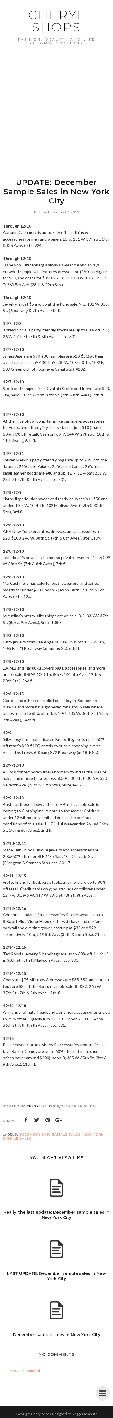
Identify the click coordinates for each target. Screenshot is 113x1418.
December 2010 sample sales (50, 1134)
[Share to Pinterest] (47, 1120)
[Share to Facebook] (25, 1120)
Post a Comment (25, 1370)
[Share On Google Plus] (58, 1120)
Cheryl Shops (56, 21)
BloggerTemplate (84, 1414)
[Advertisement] (56, 104)
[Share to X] (36, 1120)
